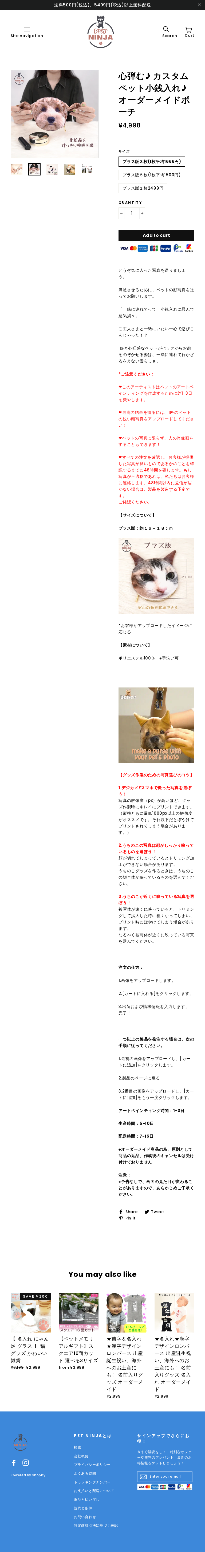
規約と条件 (83, 1508)
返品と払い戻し (87, 1499)
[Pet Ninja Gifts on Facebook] (14, 1462)
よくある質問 (85, 1473)
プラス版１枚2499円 (143, 188)
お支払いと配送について (94, 1490)
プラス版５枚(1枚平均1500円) (152, 175)
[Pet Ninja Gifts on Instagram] (25, 1462)
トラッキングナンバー (92, 1482)
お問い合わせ (85, 1516)
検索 (77, 1447)
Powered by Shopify (28, 1475)
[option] (54, 114)
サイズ (124, 151)
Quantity (130, 203)
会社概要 (81, 1456)
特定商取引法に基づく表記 (96, 1525)
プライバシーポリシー (92, 1464)
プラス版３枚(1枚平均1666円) (152, 161)
